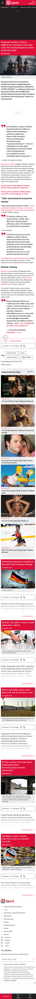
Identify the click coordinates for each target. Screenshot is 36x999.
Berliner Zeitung (6, 271)
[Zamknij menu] (3, 2)
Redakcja (6, 922)
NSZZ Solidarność (31, 3)
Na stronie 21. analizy (8, 164)
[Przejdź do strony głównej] (12, 3)
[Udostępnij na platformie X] (24, 346)
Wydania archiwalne (9, 925)
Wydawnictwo (8, 916)
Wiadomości (14, 7)
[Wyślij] (33, 959)
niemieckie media (12, 357)
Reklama (6, 934)
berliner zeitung (11, 353)
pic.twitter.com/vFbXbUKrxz (17, 326)
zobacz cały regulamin (10, 980)
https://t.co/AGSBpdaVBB (24, 323)
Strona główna (5, 7)
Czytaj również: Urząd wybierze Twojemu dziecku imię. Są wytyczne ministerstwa (15, 186)
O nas (5, 910)
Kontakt (6, 928)
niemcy (22, 353)
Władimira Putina (6, 284)
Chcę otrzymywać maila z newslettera (15, 964)
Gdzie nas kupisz (8, 919)
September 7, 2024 (13, 332)
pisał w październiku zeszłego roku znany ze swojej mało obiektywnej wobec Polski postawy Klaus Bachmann (18, 208)
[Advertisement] (18, 24)
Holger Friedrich (27, 278)
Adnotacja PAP (8, 931)
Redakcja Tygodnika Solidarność (13, 907)
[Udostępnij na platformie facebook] (21, 346)
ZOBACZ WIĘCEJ (26, 357)
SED (32, 276)
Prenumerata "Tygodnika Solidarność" (15, 913)
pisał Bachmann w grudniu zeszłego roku (15, 258)
